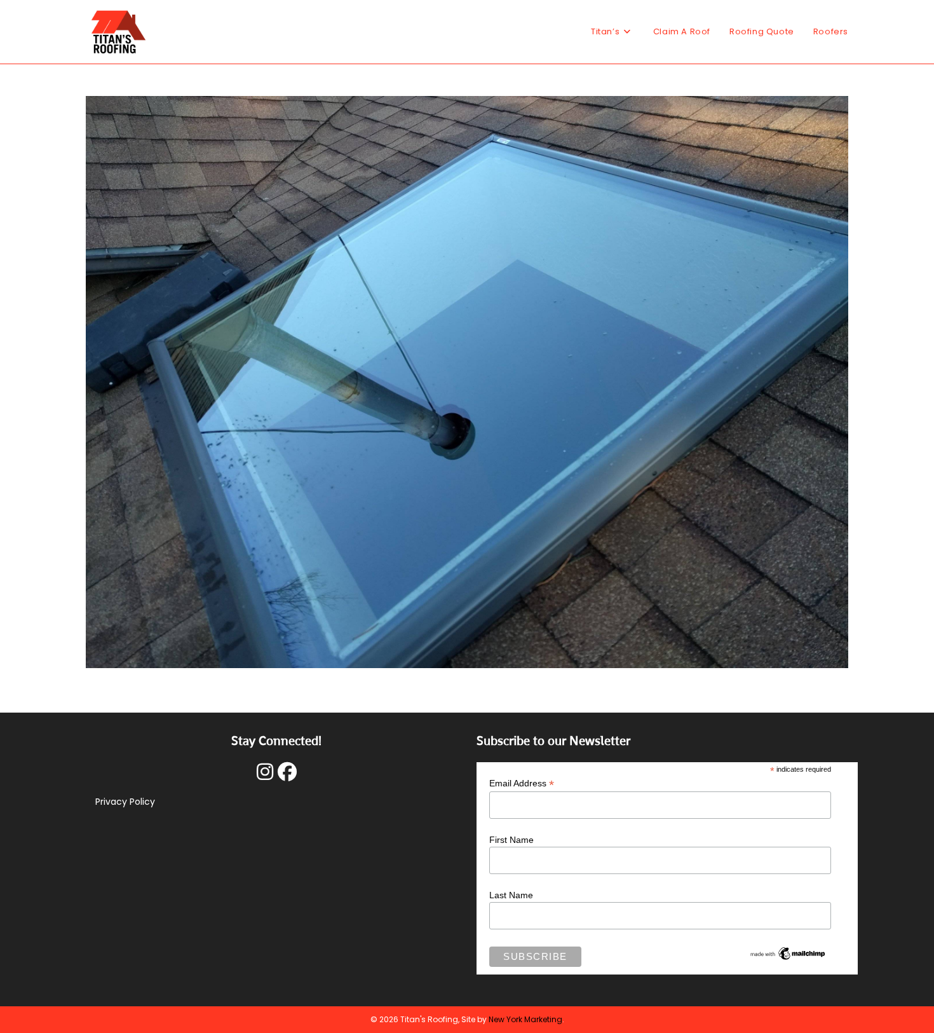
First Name (511, 840)
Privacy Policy (125, 801)
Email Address (521, 783)
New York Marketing (525, 1019)
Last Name (511, 895)
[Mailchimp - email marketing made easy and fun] (787, 952)
